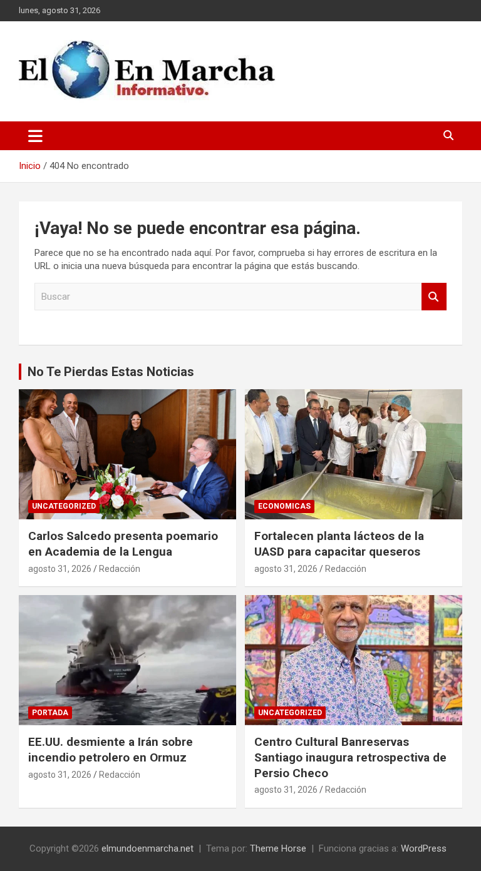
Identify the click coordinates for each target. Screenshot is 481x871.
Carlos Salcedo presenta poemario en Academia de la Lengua (123, 544)
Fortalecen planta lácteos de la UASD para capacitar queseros (339, 544)
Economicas (284, 506)
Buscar (434, 297)
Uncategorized (64, 506)
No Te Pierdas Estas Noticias (111, 371)
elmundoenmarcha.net (147, 848)
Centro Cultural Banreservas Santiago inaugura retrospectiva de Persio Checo (350, 757)
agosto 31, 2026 (59, 569)
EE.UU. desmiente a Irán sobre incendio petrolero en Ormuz (110, 750)
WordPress (424, 848)
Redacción (119, 569)
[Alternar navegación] (35, 135)
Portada (50, 712)
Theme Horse (278, 848)
